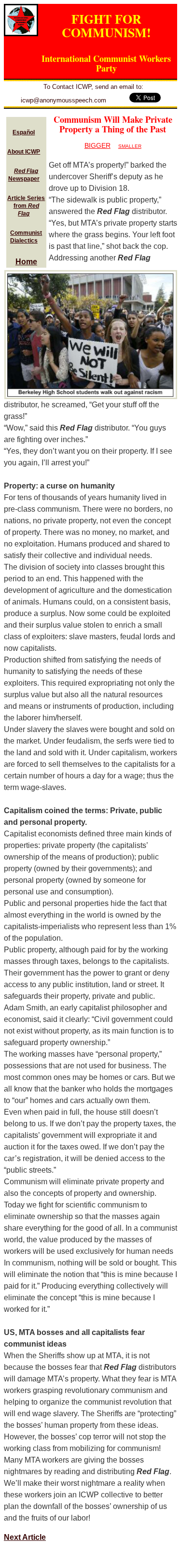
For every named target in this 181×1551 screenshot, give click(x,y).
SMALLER (129, 146)
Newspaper (24, 175)
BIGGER (97, 145)
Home (26, 262)
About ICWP (23, 151)
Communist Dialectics (26, 237)
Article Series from (26, 206)
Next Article (25, 1537)
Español (24, 132)
